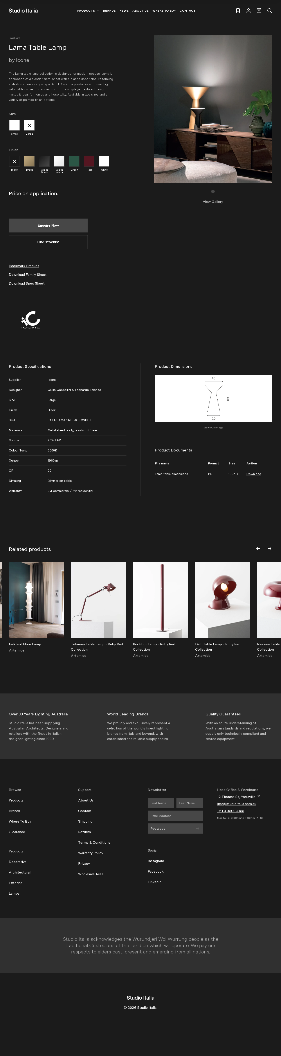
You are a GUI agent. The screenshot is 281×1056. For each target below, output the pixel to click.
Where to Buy (164, 10)
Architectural (20, 872)
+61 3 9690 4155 (230, 811)
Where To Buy (20, 821)
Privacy (84, 863)
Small (14, 133)
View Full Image (213, 427)
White (104, 169)
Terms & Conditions (94, 842)
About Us (140, 10)
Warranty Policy (90, 853)
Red (89, 169)
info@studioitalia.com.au (236, 804)
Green (74, 169)
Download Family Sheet (28, 275)
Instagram (156, 861)
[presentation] (258, 548)
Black (14, 169)
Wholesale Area (90, 874)
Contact (188, 10)
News (124, 10)
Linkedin (154, 882)
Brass (29, 169)
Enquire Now (48, 225)
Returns (84, 832)
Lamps (14, 893)
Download (253, 474)
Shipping (85, 821)
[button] (212, 191)
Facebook (156, 871)
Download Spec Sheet (27, 283)
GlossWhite (59, 171)
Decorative (18, 862)
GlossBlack (44, 171)
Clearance (17, 832)
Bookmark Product (24, 266)
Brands (109, 10)
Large (29, 133)
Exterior (15, 883)
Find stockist (48, 242)
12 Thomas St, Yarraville (236, 797)
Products (86, 10)
